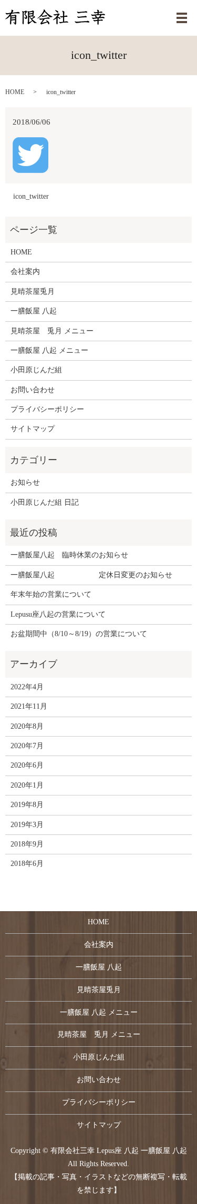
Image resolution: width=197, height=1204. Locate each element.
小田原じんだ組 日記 (45, 502)
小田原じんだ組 (36, 370)
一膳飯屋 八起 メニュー (49, 350)
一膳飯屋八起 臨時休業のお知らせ (69, 555)
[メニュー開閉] (182, 18)
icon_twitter (31, 196)
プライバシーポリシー (47, 409)
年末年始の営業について (51, 594)
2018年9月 (27, 844)
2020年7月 (27, 746)
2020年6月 (27, 765)
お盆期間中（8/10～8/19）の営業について (79, 634)
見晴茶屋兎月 (33, 291)
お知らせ (25, 482)
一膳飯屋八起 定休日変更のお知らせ (91, 575)
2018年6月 (27, 864)
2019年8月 (27, 805)
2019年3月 (27, 825)
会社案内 (25, 272)
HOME (14, 92)
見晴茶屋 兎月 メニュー (52, 331)
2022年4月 (27, 687)
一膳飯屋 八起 (34, 311)
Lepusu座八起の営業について (58, 614)
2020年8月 (27, 726)
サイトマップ (33, 429)
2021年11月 (29, 706)
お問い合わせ (33, 390)
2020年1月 (27, 785)
